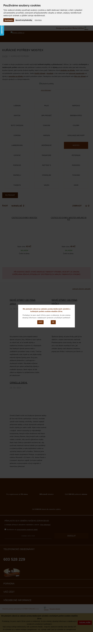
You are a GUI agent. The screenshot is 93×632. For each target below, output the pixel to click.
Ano (40, 322)
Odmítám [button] (38, 20)
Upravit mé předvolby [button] (23, 20)
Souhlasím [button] (9, 20)
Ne (53, 322)
